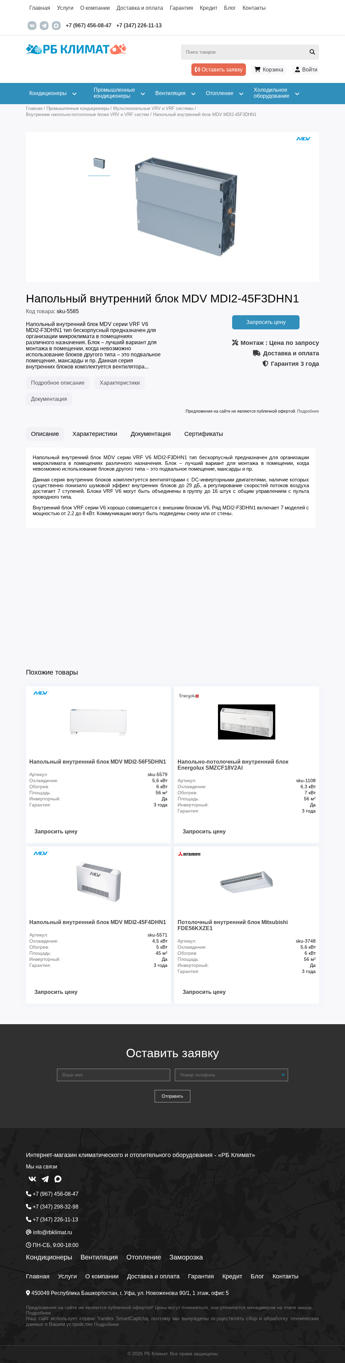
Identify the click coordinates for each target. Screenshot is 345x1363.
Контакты (254, 8)
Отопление (143, 1257)
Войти (309, 69)
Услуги (65, 8)
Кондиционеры (49, 1257)
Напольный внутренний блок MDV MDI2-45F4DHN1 (97, 922)
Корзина (273, 69)
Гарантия (181, 8)
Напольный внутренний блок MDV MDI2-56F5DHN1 (97, 762)
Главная (39, 8)
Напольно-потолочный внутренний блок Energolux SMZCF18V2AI (233, 765)
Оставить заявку (221, 69)
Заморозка (186, 1257)
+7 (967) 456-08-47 (89, 25)
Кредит (208, 8)
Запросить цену (266, 322)
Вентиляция (99, 1257)
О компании (95, 8)
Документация (49, 399)
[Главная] (99, 54)
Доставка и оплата (140, 8)
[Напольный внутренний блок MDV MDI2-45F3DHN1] (186, 272)
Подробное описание (58, 383)
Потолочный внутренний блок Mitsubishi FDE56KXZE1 (233, 925)
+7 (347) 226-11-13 (139, 25)
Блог (230, 8)
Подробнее (308, 411)
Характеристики (120, 383)
